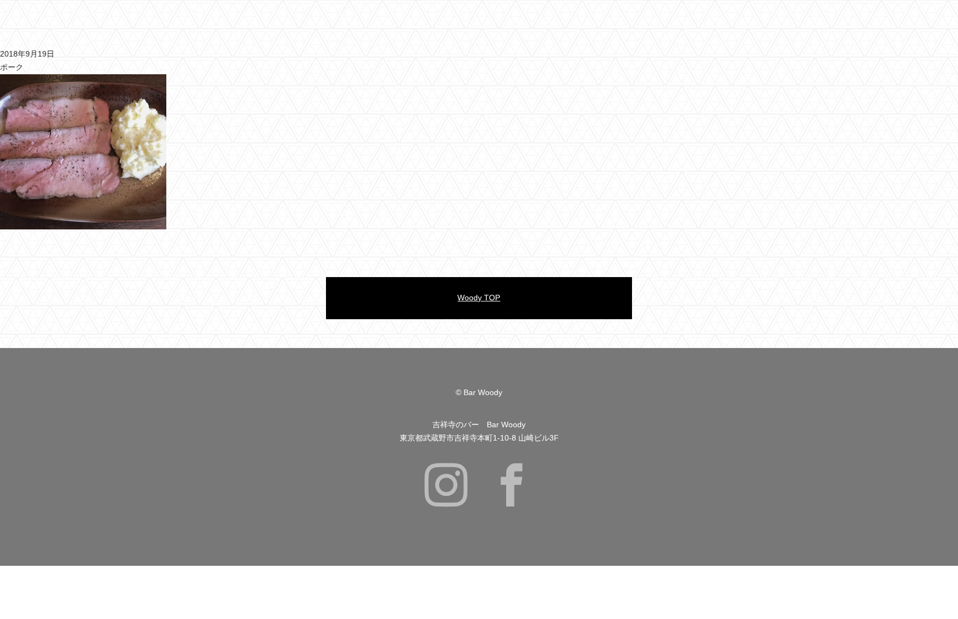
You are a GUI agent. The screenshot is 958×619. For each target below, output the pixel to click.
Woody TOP (478, 297)
